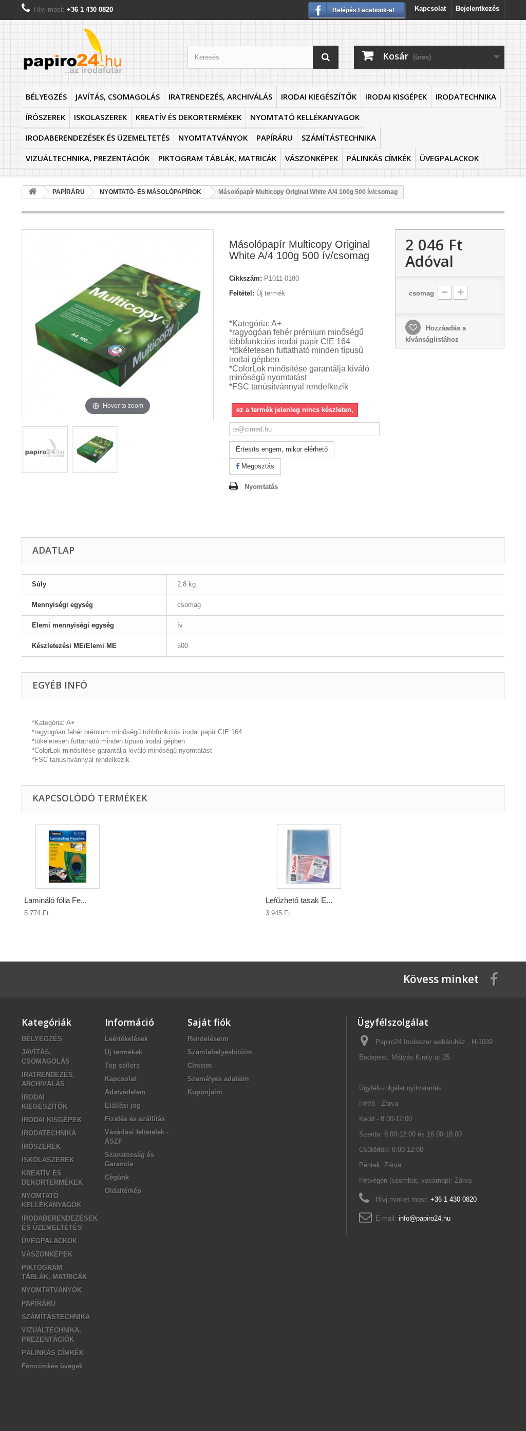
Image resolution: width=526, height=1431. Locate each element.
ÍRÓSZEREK (45, 117)
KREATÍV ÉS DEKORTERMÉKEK (188, 117)
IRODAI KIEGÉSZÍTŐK (318, 96)
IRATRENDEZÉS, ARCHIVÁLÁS (220, 96)
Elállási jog (123, 1105)
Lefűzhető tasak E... (299, 900)
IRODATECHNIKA (466, 96)
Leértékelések (126, 1039)
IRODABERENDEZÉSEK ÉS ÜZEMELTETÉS (98, 137)
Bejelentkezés (477, 8)
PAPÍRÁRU (274, 137)
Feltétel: (241, 293)
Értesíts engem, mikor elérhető (282, 449)
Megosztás (256, 466)
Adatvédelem (125, 1092)
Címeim (199, 1065)
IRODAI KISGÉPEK (396, 96)
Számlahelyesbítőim (219, 1052)
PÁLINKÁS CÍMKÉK (379, 158)
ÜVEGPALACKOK (449, 158)
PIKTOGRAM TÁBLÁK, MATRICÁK (217, 158)
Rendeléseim (208, 1039)
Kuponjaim (204, 1092)
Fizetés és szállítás (135, 1119)
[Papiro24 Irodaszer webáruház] (97, 50)
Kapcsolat (430, 8)
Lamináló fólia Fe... (55, 900)
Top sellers (122, 1065)
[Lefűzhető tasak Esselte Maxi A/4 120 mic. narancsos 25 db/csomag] (309, 857)
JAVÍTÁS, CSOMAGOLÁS (118, 96)
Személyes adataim (218, 1079)
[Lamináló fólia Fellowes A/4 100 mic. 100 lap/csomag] (67, 857)
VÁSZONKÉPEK (311, 158)
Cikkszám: (245, 278)
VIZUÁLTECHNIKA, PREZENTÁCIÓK (87, 158)
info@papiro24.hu (424, 1218)
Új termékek (123, 1052)
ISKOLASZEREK (100, 117)
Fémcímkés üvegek (52, 1366)
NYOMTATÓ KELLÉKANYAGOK (305, 117)
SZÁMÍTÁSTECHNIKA (339, 137)
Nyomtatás (261, 487)
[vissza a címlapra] (32, 192)
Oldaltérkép (123, 1190)
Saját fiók (209, 1022)
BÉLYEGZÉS (46, 96)
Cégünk (117, 1177)
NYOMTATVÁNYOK (213, 137)
